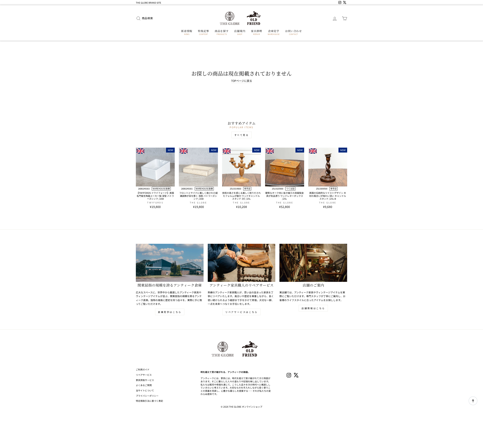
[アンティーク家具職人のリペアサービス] (241, 263)
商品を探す (222, 32)
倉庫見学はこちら (170, 312)
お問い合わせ (293, 32)
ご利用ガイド (142, 369)
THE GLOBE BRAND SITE (148, 2)
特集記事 (203, 32)
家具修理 (256, 32)
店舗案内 (239, 32)
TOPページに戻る (241, 81)
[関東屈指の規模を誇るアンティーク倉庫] (170, 263)
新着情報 (186, 32)
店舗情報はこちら (313, 308)
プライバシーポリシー (147, 395)
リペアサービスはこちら (241, 312)
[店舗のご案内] (313, 263)
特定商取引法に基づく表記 (149, 400)
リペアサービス (144, 374)
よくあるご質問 (144, 385)
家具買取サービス (145, 380)
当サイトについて (145, 390)
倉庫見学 (273, 32)
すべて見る (241, 134)
